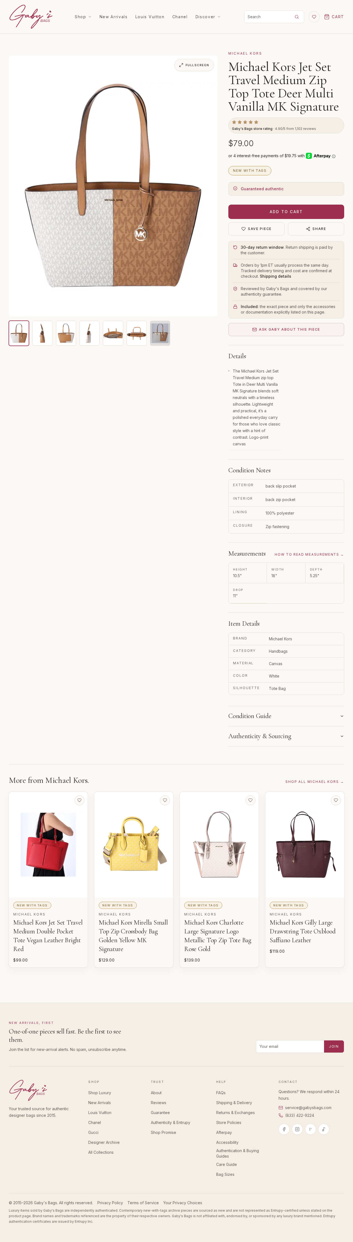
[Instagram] (297, 1129)
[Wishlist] (314, 16)
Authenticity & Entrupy (170, 1122)
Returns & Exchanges (235, 1112)
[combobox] (266, 16)
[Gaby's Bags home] (31, 16)
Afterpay (224, 1132)
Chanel (180, 16)
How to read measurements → (309, 554)
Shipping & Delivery (234, 1102)
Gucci (93, 1132)
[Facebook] (284, 1129)
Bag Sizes (225, 1174)
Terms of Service (143, 1202)
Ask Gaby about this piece (289, 329)
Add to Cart (286, 211)
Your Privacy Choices (182, 1202)
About (156, 1092)
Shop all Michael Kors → (314, 782)
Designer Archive (104, 1142)
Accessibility (227, 1142)
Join (334, 1046)
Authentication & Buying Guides (237, 1153)
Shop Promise (163, 1132)
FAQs (221, 1092)
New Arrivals (114, 16)
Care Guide (226, 1164)
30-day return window (262, 247)
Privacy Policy (110, 1202)
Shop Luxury (99, 1092)
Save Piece (260, 229)
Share (319, 229)
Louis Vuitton (150, 16)
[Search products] (297, 17)
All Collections (101, 1152)
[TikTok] (323, 1129)
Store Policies (228, 1122)
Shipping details (275, 276)
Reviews (158, 1102)
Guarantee (160, 1112)
